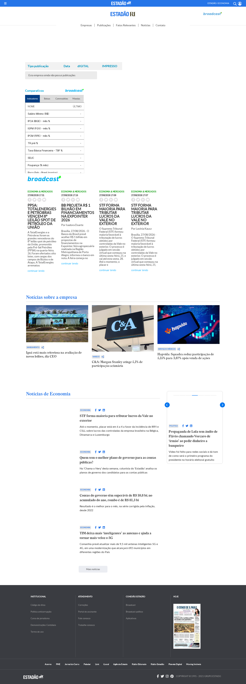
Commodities (61, 98)
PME (58, 664)
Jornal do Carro (72, 664)
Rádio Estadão (157, 664)
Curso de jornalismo (40, 618)
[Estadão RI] (123, 13)
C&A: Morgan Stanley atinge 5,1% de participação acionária (117, 364)
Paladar (87, 664)
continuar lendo (36, 270)
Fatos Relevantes (126, 25)
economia (85, 410)
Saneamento (33, 347)
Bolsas (47, 98)
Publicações (104, 25)
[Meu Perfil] (240, 4)
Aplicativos (131, 618)
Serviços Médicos (167, 349)
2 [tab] (182, 395)
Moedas (76, 98)
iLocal (106, 664)
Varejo (96, 357)
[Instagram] (167, 676)
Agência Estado (120, 664)
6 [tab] (207, 395)
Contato (160, 25)
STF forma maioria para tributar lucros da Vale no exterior (112, 214)
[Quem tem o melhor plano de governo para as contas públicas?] (49, 462)
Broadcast (131, 605)
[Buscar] (234, 3)
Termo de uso (37, 632)
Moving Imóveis (193, 664)
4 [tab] (195, 395)
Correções (83, 605)
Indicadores (32, 98)
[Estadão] (121, 3)
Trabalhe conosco (86, 625)
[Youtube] (172, 676)
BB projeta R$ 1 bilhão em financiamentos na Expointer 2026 (77, 212)
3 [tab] (189, 395)
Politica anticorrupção (41, 611)
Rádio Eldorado (139, 664)
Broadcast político (134, 611)
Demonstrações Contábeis (43, 625)
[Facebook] (158, 676)
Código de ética (38, 605)
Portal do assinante (87, 611)
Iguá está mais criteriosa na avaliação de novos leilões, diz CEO (54, 354)
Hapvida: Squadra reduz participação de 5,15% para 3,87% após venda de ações (185, 356)
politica (198, 426)
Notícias (145, 25)
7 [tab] (213, 395)
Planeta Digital (175, 664)
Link (97, 664)
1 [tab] (176, 395)
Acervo (48, 664)
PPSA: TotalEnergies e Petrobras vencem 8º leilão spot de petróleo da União (42, 216)
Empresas (86, 25)
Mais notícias (93, 569)
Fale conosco (84, 618)
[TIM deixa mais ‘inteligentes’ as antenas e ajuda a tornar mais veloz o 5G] (49, 539)
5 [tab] (201, 395)
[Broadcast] (212, 13)
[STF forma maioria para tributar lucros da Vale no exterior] (49, 422)
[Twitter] (162, 676)
